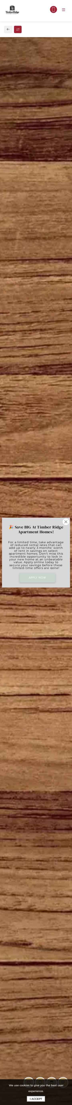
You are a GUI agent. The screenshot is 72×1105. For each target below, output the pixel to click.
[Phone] (53, 9)
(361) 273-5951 (19, 316)
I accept (36, 1098)
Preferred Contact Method (32, 402)
